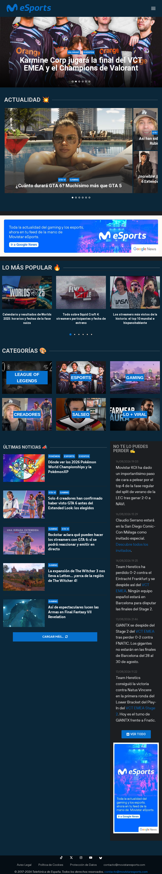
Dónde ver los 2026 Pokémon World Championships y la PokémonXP (72, 467)
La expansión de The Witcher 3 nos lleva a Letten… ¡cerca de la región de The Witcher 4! (76, 575)
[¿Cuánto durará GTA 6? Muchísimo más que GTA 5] (68, 150)
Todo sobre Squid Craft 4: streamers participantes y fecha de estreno (81, 319)
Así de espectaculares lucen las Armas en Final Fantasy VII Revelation (73, 612)
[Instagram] (81, 857)
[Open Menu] (153, 8)
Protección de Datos (83, 865)
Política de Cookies (50, 865)
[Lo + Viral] (135, 414)
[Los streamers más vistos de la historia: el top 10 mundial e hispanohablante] (135, 292)
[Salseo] (81, 414)
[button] (7, 43)
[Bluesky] (100, 857)
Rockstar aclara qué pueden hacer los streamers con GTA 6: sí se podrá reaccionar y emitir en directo (75, 542)
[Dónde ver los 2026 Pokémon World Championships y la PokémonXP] (24, 468)
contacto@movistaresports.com (124, 865)
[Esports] (81, 377)
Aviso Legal (24, 865)
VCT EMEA (145, 631)
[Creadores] (27, 414)
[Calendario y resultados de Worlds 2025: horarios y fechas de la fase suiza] (27, 292)
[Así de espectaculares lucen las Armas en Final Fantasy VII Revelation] (24, 613)
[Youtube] (90, 857)
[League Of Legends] (27, 377)
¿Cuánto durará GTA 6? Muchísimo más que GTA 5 (69, 185)
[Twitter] (71, 857)
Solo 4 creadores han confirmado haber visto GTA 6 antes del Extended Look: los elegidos (75, 503)
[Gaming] (135, 377)
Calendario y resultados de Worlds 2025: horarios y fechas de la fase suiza (27, 319)
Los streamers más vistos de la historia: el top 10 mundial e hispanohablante (135, 319)
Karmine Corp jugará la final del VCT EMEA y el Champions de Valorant (81, 64)
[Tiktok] (61, 857)
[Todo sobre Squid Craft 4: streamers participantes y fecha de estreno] (81, 292)
